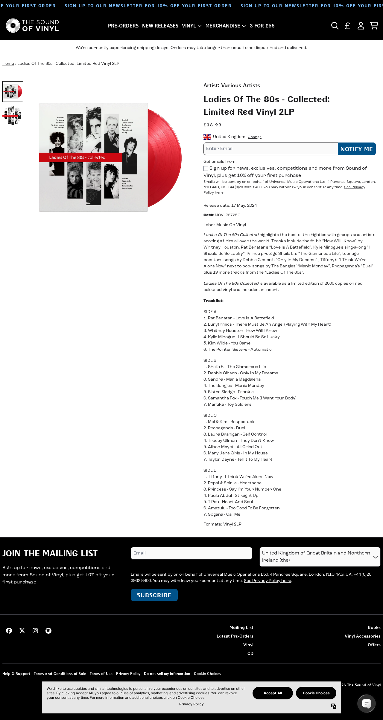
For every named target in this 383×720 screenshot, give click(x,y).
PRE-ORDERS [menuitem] (123, 26)
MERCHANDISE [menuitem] (223, 26)
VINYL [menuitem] (189, 26)
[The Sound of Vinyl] (32, 25)
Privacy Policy (128, 673)
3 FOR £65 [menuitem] (262, 26)
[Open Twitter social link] (22, 630)
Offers (374, 644)
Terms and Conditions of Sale (60, 673)
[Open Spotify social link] (48, 630)
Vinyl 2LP (232, 524)
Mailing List (241, 627)
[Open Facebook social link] (9, 630)
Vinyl (248, 644)
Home (8, 64)
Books (374, 627)
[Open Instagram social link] (35, 630)
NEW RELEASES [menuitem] (160, 26)
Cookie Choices (207, 673)
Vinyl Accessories (363, 635)
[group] (12, 91)
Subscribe (154, 595)
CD (250, 653)
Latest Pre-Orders (235, 635)
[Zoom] (110, 158)
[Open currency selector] (347, 25)
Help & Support (16, 673)
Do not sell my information (167, 673)
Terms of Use (101, 673)
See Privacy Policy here (267, 581)
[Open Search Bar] (334, 26)
